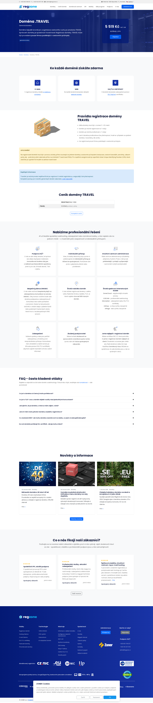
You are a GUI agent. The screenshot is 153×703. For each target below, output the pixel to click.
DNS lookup (61, 645)
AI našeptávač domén (45, 640)
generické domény (24, 40)
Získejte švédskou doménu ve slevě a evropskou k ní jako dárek (115, 493)
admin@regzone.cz (51, 1)
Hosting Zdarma (23, 634)
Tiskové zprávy (82, 640)
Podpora (110, 7)
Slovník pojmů (62, 655)
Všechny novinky (76, 519)
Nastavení (96, 697)
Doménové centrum (75, 7)
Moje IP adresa (62, 648)
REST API (60, 639)
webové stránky (76, 94)
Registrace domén (24, 631)
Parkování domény (24, 643)
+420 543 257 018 (38, 1)
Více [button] (113, 580)
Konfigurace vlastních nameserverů (64, 635)
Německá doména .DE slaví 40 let (35, 492)
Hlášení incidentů (82, 653)
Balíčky (91, 7)
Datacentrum (42, 637)
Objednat (115, 37)
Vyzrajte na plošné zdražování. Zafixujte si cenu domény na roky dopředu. (74, 494)
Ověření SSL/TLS (63, 652)
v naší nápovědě (67, 179)
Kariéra (80, 643)
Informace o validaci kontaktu (66, 631)
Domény (52, 7)
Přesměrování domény (25, 647)
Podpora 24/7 (125, 639)
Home (20, 55)
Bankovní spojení (82, 650)
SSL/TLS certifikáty (24, 640)
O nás (117, 7)
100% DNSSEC (43, 631)
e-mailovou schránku (42, 93)
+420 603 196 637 (25, 1)
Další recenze (76, 593)
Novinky (80, 634)
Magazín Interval (82, 637)
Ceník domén (62, 7)
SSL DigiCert (112, 94)
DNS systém (42, 634)
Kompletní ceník (76, 213)
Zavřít (83, 697)
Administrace (127, 7)
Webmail (105, 1)
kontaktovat (83, 382)
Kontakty (122, 1)
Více (23, 507)
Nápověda (114, 1)
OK (110, 697)
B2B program (100, 7)
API (85, 7)
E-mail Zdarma (23, 637)
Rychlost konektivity (63, 642)
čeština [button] (130, 1)
